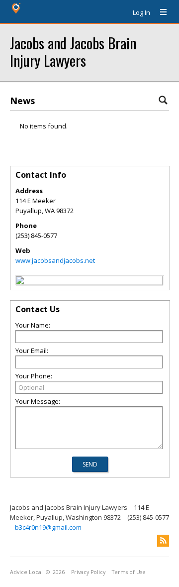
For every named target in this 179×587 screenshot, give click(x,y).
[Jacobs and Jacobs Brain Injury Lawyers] (20, 281)
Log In (141, 12)
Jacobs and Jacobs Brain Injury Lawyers (73, 51)
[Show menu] (159, 12)
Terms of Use (129, 572)
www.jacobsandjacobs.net (55, 260)
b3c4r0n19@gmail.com (48, 527)
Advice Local (26, 572)
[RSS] (163, 541)
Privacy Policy (88, 572)
